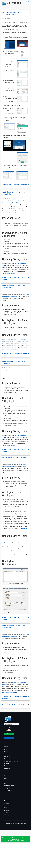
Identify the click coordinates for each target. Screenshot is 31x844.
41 (23, 706)
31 (25, 704)
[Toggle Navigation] (28, 2)
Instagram (8, 815)
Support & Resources (9, 785)
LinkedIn (8, 807)
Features (6, 754)
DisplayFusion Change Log (8, 550)
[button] (11, 4)
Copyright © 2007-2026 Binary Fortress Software (15, 823)
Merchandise (7, 768)
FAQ (5, 783)
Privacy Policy (7, 788)
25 (12, 704)
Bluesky (7, 803)
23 (7, 704)
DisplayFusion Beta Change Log (9, 273)
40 (20, 706)
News (5, 778)
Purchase (9, 734)
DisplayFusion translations (8, 554)
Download (6, 751)
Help (5, 765)
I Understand (10, 840)
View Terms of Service (19, 840)
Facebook (8, 800)
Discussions (7, 781)
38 (16, 706)
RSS (7, 812)
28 (19, 704)
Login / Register (9, 738)
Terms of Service (8, 790)
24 (9, 704)
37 (13, 706)
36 (11, 706)
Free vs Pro (7, 756)
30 (23, 704)
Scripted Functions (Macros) (11, 761)
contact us (24, 528)
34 (6, 706)
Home (5, 749)
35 (9, 706)
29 (21, 704)
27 (16, 704)
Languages (7, 763)
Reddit (7, 810)
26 (14, 704)
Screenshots (7, 758)
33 (4, 706)
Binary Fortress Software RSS (22, 184)
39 (18, 706)
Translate (9, 727)
